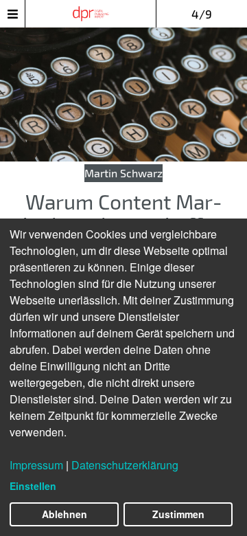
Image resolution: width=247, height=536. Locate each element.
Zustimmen (178, 514)
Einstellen (33, 486)
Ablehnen (64, 514)
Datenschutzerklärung (124, 465)
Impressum (36, 465)
